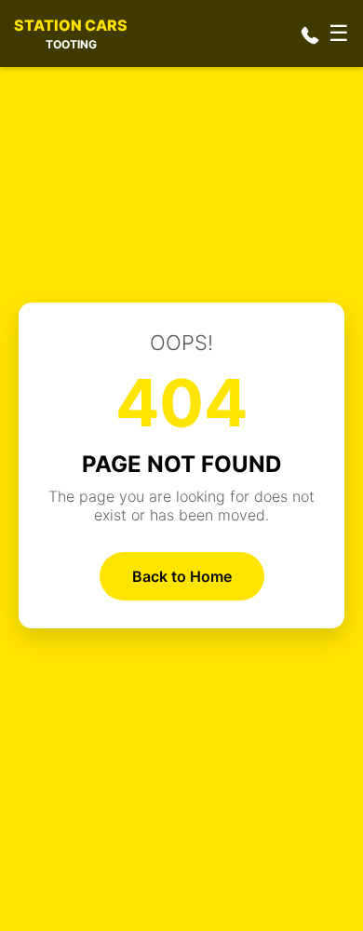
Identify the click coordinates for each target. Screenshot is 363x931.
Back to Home (182, 576)
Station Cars (71, 33)
